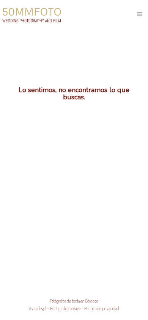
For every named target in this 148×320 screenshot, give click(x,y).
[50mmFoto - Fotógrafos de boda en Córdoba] (31, 14)
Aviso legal (37, 308)
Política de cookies (65, 308)
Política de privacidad (101, 308)
